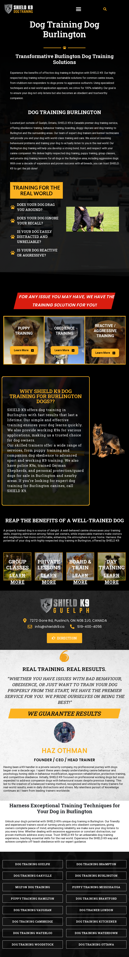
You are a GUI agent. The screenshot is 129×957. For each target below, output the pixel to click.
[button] (78, 9)
